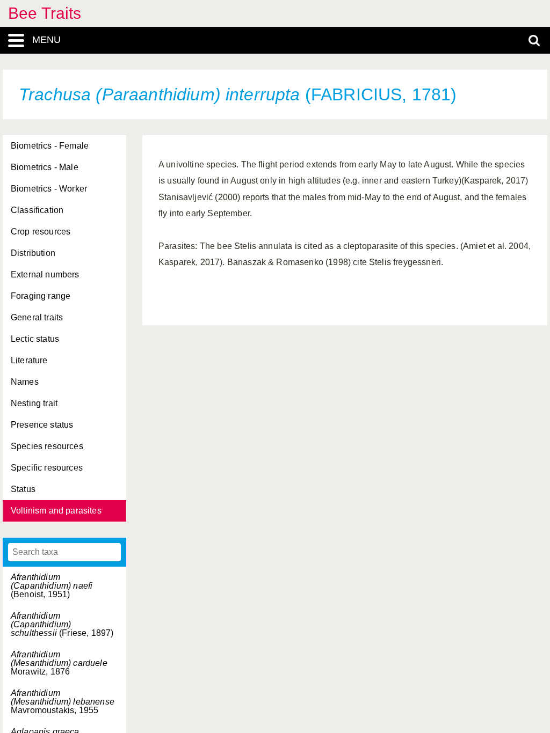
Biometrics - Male (44, 167)
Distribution (33, 253)
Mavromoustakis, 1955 (62, 701)
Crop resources (40, 231)
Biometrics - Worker (49, 188)
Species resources (47, 446)
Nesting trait (34, 403)
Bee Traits (45, 13)
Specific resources (47, 467)
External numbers (45, 274)
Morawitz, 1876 (59, 663)
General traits (37, 317)
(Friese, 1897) (62, 624)
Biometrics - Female (50, 145)
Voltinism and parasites (56, 510)
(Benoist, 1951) (51, 586)
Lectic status (35, 338)
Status (23, 489)
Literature (29, 360)
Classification (37, 210)
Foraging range (40, 295)
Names (25, 381)
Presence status (42, 424)
